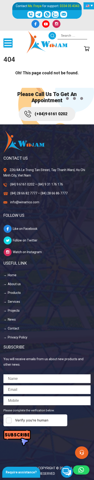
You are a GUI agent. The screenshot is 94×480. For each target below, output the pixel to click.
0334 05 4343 (69, 6)
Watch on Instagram (27, 252)
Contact (13, 328)
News (12, 319)
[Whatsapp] (47, 14)
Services (14, 301)
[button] (81, 470)
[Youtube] (46, 24)
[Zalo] (55, 14)
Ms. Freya (35, 6)
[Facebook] (35, 24)
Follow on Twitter (25, 240)
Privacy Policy (17, 337)
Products (14, 293)
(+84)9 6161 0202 (51, 113)
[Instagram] (56, 24)
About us (14, 284)
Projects (14, 310)
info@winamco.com (24, 202)
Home (12, 275)
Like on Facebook (25, 229)
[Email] (63, 14)
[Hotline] (30, 14)
